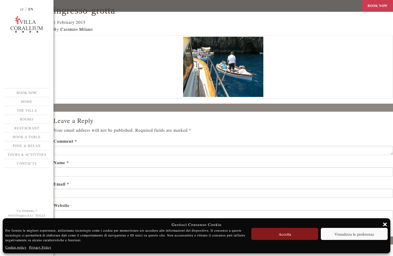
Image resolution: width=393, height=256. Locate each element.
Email (61, 184)
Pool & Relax (27, 145)
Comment (65, 141)
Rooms (26, 119)
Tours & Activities (26, 154)
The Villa (27, 110)
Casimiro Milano (76, 29)
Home (26, 101)
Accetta (285, 234)
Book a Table (27, 136)
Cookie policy (15, 247)
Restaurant (26, 128)
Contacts (27, 163)
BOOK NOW (27, 92)
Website (61, 205)
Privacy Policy (40, 247)
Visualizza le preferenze (354, 234)
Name (61, 162)
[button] (385, 224)
